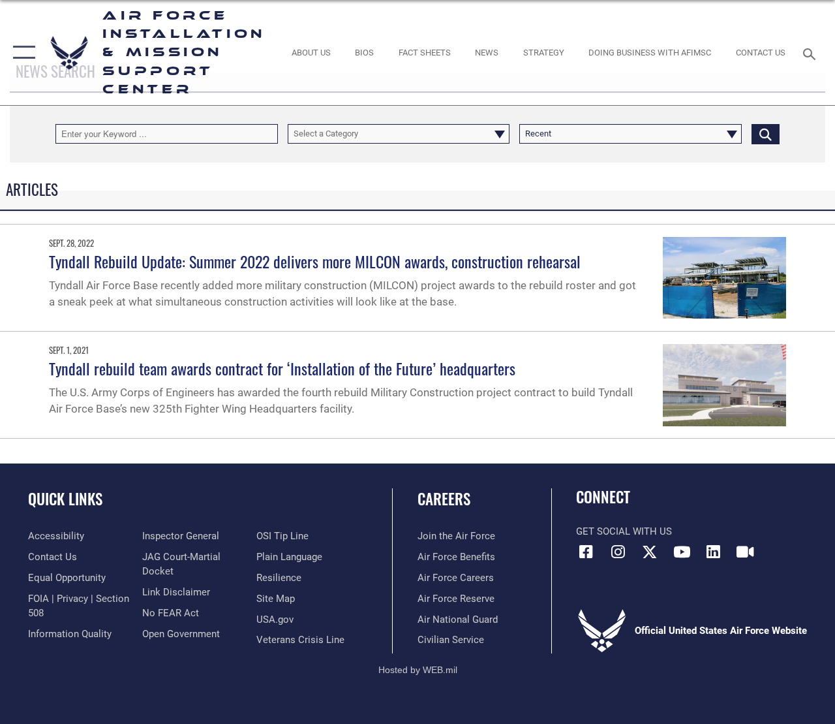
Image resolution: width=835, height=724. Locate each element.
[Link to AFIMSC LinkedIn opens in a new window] (713, 551)
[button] (21, 52)
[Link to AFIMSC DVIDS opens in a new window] (745, 551)
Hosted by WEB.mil (417, 670)
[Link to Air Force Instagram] (618, 551)
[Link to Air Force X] (650, 551)
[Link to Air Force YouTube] (681, 551)
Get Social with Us (624, 531)
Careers (444, 499)
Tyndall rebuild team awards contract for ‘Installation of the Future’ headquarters (282, 368)
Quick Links (65, 499)
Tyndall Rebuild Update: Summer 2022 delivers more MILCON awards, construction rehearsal (315, 261)
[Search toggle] (811, 53)
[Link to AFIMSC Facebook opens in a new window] (586, 551)
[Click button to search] (766, 134)
